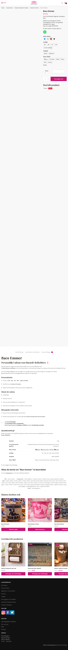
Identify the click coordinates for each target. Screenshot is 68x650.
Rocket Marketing (61, 645)
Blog (2, 626)
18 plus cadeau (9, 481)
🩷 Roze (51, 449)
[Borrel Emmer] (13, 510)
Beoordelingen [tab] (46, 352)
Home (3, 8)
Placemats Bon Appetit (34, 568)
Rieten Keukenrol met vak (8, 568)
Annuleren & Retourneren (8, 602)
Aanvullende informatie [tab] (32, 352)
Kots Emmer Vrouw (33, 524)
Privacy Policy (5, 588)
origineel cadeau (58, 484)
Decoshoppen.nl (36, 488)
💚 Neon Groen (45, 449)
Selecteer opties (13, 529)
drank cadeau (54, 482)
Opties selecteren (40, 529)
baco (54, 481)
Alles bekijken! (28, 479)
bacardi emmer (48, 481)
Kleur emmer (47, 36)
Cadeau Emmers (34, 8)
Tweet (45, 88)
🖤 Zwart (56, 449)
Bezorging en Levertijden (8, 599)
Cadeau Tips (46, 479)
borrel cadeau (19, 482)
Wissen (45, 65)
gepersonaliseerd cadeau (38, 484)
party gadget (22, 486)
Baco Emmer (59, 481)
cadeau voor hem (38, 482)
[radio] (44, 39)
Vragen (3, 596)
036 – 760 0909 (6, 641)
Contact (3, 593)
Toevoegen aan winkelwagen (58, 79)
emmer (11, 484)
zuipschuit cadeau (45, 486)
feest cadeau (27, 484)
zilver (37, 486)
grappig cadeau (49, 484)
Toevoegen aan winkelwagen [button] (13, 573)
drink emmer (62, 482)
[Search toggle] (62, 3)
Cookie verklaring (6, 605)
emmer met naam (18, 484)
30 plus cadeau (26, 481)
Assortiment (9, 8)
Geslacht (45, 51)
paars (65, 484)
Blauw (13, 482)
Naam (46, 71)
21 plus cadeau (18, 481)
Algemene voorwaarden (8, 591)
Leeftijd (45, 42)
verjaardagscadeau (31, 486)
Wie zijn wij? (4, 624)
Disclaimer (4, 585)
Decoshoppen (47, 482)
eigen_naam (4, 484)
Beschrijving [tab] (19, 352)
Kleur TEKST (46, 56)
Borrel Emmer (5, 524)
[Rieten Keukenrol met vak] (13, 554)
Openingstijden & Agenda (8, 621)
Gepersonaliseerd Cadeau (21, 8)
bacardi (33, 481)
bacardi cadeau (39, 481)
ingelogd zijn (9, 473)
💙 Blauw (37, 449)
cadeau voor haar (28, 482)
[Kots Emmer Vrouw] (40, 510)
